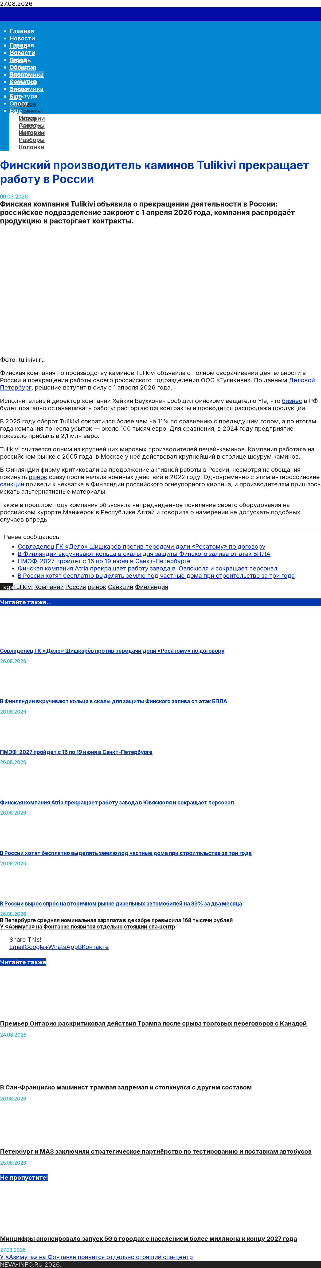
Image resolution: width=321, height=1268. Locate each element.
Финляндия (151, 586)
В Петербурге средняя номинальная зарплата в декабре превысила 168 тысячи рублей (116, 920)
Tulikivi (23, 586)
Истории (32, 132)
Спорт (18, 103)
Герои (27, 117)
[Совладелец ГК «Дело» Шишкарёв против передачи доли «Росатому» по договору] (25, 639)
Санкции (120, 586)
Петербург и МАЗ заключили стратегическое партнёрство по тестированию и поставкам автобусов (156, 1151)
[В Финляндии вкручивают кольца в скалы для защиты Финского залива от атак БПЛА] (25, 690)
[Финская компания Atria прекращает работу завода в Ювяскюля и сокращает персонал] (25, 791)
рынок (38, 476)
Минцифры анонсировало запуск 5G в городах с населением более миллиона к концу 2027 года (148, 1238)
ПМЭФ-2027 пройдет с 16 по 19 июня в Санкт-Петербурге (104, 561)
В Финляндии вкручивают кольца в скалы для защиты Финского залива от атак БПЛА (144, 553)
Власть (20, 74)
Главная (21, 45)
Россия (75, 586)
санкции (12, 484)
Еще (15, 110)
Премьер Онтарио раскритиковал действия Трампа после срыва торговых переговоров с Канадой (153, 1023)
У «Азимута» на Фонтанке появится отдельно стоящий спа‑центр (87, 926)
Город (18, 59)
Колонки (31, 147)
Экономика (26, 88)
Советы (30, 111)
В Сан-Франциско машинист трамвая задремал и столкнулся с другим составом (126, 1087)
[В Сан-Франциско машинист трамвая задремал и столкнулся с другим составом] (35, 1075)
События (22, 81)
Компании (49, 586)
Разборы (32, 139)
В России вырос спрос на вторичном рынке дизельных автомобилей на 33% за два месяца (121, 903)
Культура (23, 96)
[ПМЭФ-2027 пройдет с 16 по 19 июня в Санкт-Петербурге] (25, 740)
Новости (22, 38)
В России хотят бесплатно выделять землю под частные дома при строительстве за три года (156, 575)
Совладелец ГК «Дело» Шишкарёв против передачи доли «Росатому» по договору (141, 546)
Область (22, 66)
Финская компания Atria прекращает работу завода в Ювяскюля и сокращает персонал (147, 568)
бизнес (292, 400)
